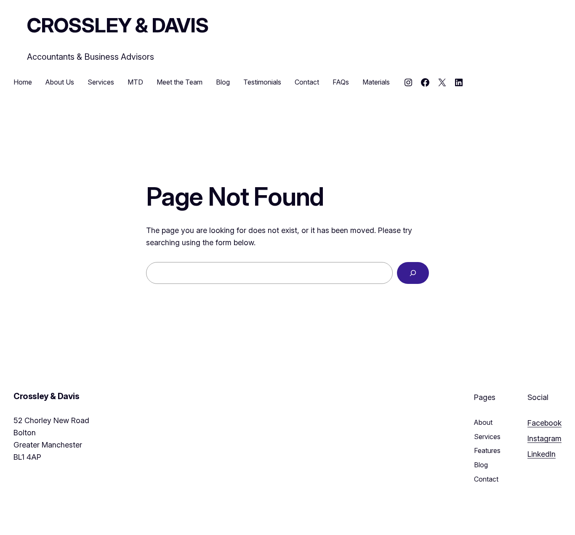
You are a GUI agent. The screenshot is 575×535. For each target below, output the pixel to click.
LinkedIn (541, 454)
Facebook (544, 422)
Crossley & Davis (117, 25)
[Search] (413, 273)
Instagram (544, 438)
